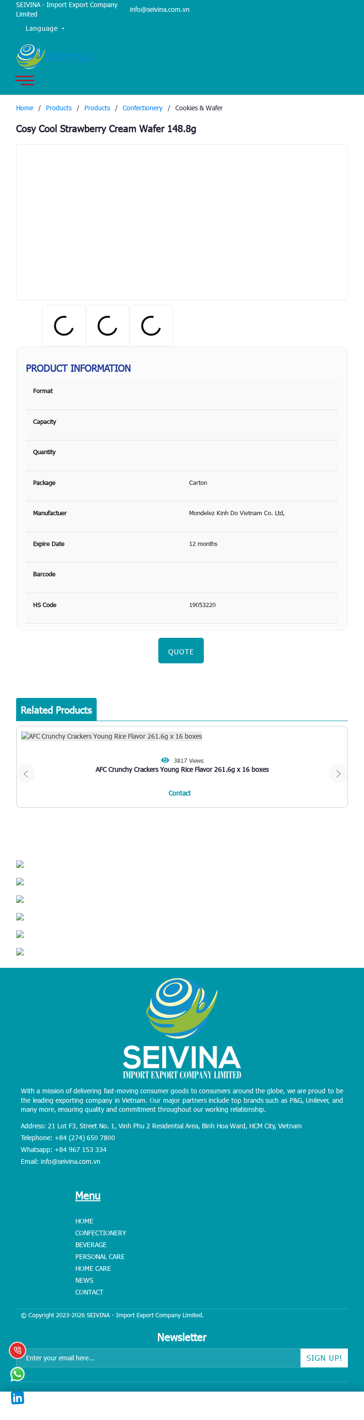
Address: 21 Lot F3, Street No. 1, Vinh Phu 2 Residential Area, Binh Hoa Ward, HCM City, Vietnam (161, 1125)
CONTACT (89, 1291)
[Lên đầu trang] (335, 1353)
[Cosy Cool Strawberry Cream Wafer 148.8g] (182, 222)
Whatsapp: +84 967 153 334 (64, 1149)
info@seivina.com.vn (160, 9)
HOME (84, 1220)
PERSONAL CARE (100, 1256)
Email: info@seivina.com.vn (60, 1161)
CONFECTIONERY (100, 1232)
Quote (181, 651)
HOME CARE (93, 1268)
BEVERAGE (91, 1244)
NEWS (84, 1280)
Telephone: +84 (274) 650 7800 (68, 1137)
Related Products (56, 709)
